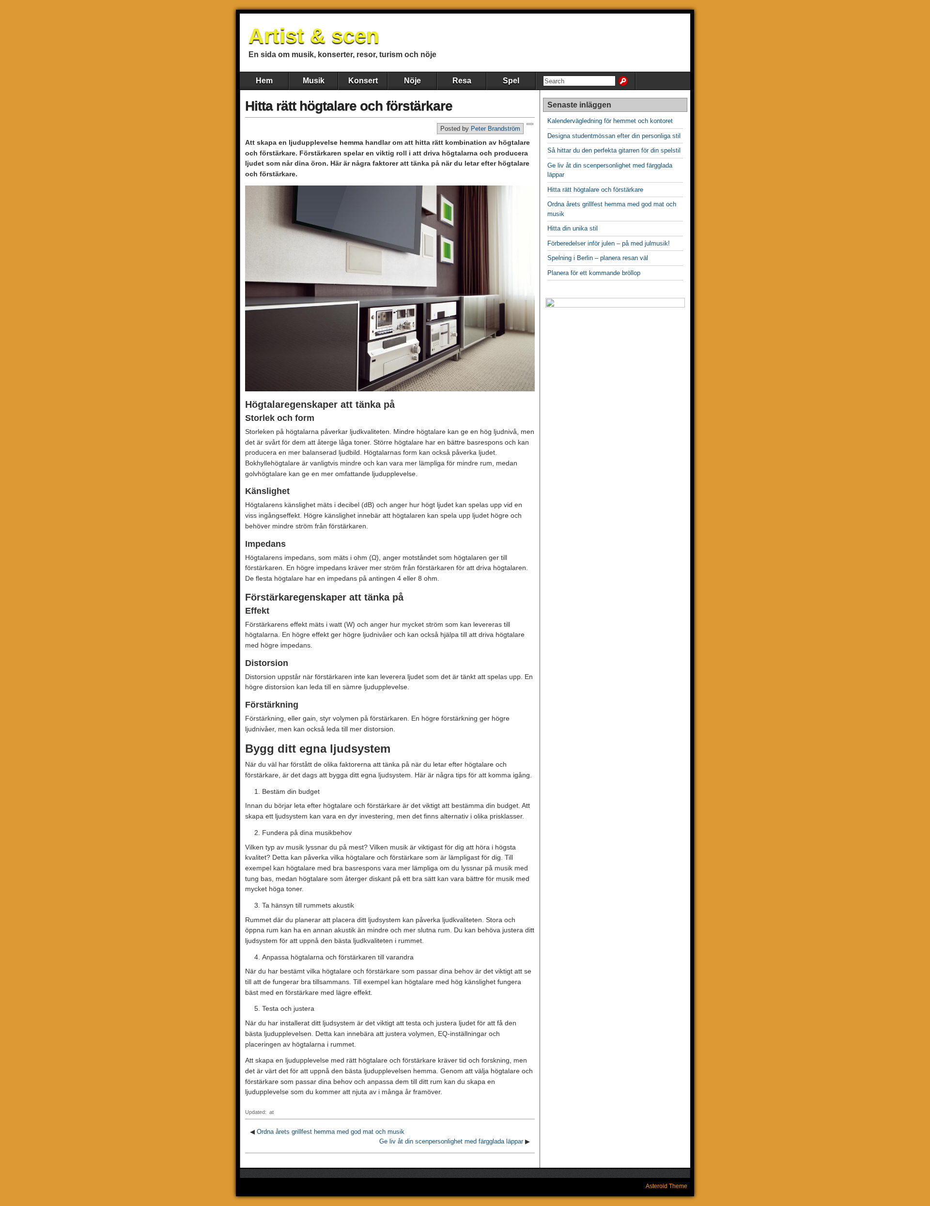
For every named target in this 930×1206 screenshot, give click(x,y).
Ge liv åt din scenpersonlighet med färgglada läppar (451, 1141)
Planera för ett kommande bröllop (593, 273)
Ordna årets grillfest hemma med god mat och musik (330, 1131)
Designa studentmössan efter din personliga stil (614, 135)
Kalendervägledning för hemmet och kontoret (610, 120)
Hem (264, 81)
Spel (511, 81)
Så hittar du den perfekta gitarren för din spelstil (614, 150)
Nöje (412, 81)
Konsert (363, 81)
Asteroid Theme (666, 1186)
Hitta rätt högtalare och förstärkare (348, 105)
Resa (461, 81)
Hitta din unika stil (572, 228)
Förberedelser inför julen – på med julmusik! (608, 243)
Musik (314, 81)
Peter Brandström (495, 128)
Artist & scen (313, 35)
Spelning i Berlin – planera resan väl (597, 258)
